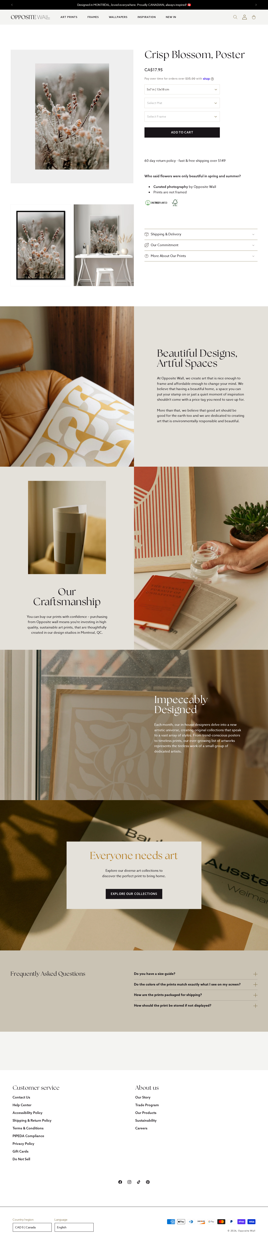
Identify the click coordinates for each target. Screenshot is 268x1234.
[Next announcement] (256, 5)
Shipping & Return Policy (32, 1120)
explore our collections (134, 894)
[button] (69, 17)
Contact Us (21, 1097)
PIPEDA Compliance (28, 1136)
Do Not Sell (21, 1159)
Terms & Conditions (28, 1128)
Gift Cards (20, 1151)
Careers (141, 1128)
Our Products (145, 1112)
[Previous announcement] (12, 5)
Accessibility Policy (28, 1112)
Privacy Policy (23, 1143)
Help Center (22, 1105)
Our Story (143, 1097)
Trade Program (147, 1105)
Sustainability (146, 1120)
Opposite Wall (246, 1231)
